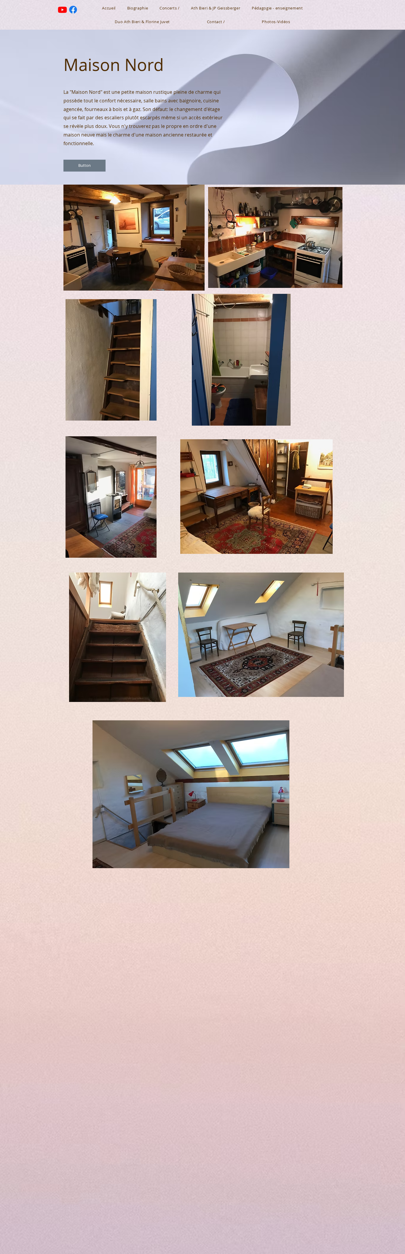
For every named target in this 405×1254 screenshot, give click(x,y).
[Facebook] (73, 9)
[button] (84, 166)
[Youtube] (62, 9)
